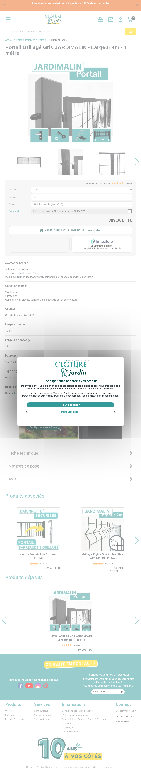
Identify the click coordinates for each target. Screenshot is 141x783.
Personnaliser (70, 411)
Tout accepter (70, 404)
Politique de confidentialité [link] (70, 418)
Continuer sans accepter (78, 360)
